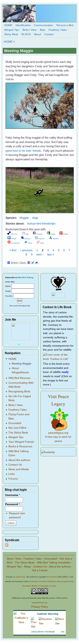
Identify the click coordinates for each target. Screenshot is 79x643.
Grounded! (14, 423)
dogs (35, 217)
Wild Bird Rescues (19, 378)
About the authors (19, 460)
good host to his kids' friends (23, 150)
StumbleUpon (15, 243)
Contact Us (15, 464)
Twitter (29, 243)
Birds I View (29, 29)
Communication (43, 25)
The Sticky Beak (18, 432)
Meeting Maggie (21, 363)
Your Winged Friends (21, 441)
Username (12, 495)
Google (52, 234)
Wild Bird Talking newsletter (53, 562)
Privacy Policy (39, 606)
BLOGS (26, 34)
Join (62, 632)
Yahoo (42, 243)
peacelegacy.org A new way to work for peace (58, 437)
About (37, 34)
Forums (13, 478)
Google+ (65, 234)
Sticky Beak (11, 34)
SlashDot (55, 239)
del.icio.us (14, 234)
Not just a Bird (64, 25)
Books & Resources (20, 446)
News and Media (18, 469)
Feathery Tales (58, 29)
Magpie (24, 217)
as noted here (19, 577)
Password (12, 504)
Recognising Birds (19, 391)
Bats (42, 29)
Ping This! (41, 239)
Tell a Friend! (40, 570)
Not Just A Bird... (18, 427)
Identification (23, 25)
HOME (8, 25)
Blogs (27, 566)
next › (39, 254)
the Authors (52, 577)
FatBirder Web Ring (47, 614)
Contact (49, 34)
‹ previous (26, 250)
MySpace (27, 239)
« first (12, 250)
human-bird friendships (41, 223)
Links (11, 473)
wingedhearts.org (39, 602)
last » (50, 254)
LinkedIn (13, 239)
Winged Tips (11, 29)
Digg (26, 234)
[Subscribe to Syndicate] (6, 545)
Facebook (39, 234)
